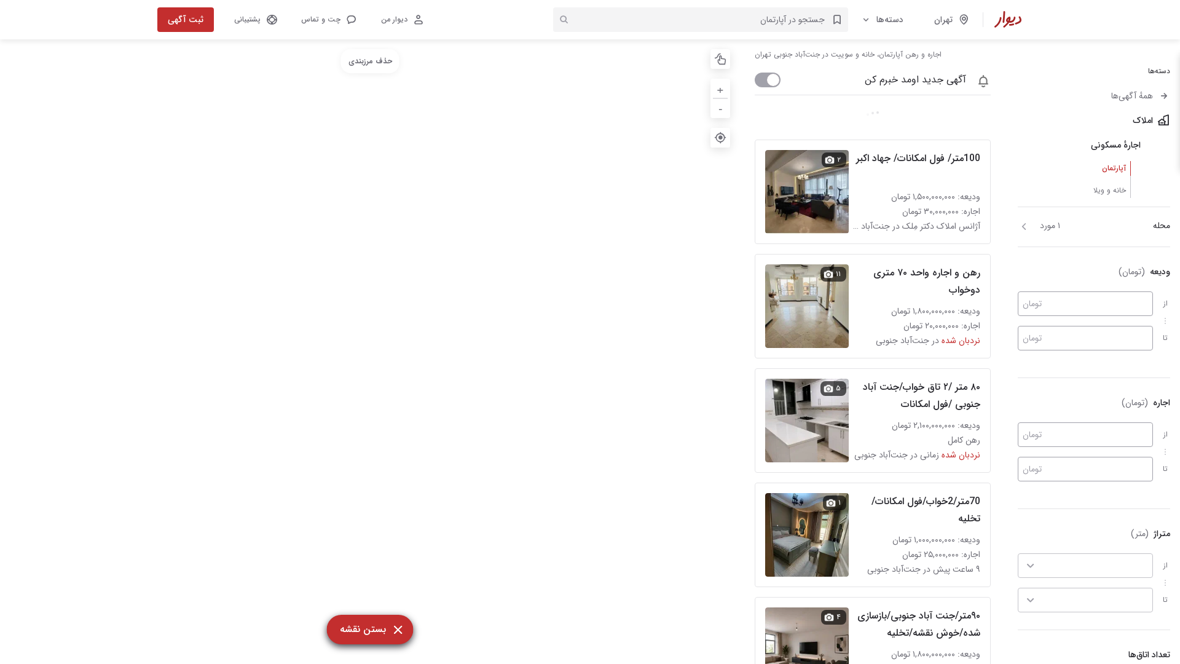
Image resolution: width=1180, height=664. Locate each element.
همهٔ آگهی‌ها (1132, 96)
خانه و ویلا (1109, 190)
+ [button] (720, 88)
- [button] (720, 108)
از (1165, 303)
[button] (328, 19)
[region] (370, 351)
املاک (1143, 120)
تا (1165, 338)
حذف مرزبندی (370, 61)
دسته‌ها (889, 19)
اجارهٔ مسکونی (1116, 145)
